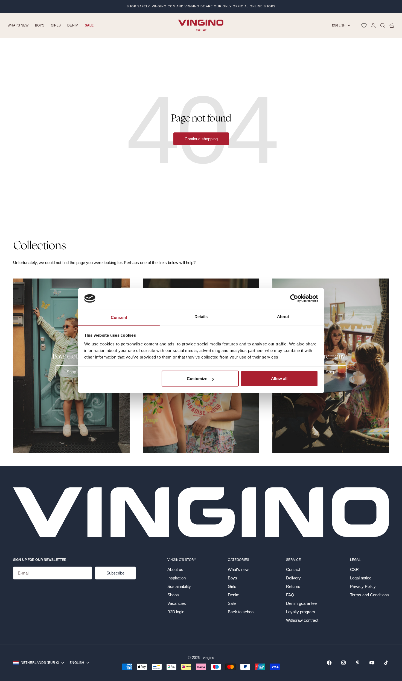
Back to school (241, 611)
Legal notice (360, 578)
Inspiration (176, 578)
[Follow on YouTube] (372, 662)
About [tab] (283, 316)
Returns (293, 586)
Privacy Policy (363, 586)
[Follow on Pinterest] (357, 662)
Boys (39, 25)
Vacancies (176, 603)
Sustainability (179, 586)
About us (175, 569)
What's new (18, 25)
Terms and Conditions (369, 595)
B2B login (175, 611)
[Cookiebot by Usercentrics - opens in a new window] (294, 298)
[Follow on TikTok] (386, 662)
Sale (89, 25)
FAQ (290, 595)
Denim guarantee (301, 603)
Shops (173, 595)
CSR (354, 569)
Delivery (293, 578)
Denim (72, 25)
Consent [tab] (119, 317)
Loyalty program (300, 611)
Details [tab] (201, 316)
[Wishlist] (364, 25)
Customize (197, 378)
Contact (293, 569)
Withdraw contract (302, 620)
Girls (56, 25)
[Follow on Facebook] (329, 662)
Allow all (279, 378)
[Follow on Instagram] (343, 662)
